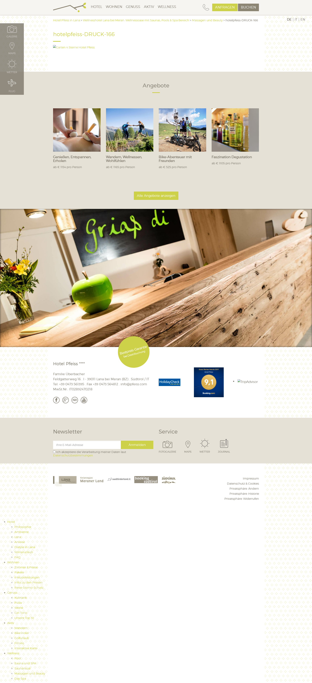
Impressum (251, 478)
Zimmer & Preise (26, 567)
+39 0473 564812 (105, 384)
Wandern (20, 628)
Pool (17, 658)
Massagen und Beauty (29, 673)
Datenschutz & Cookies (243, 483)
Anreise (19, 542)
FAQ (17, 557)
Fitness (19, 643)
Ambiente (21, 532)
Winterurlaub (23, 552)
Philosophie (22, 527)
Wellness (167, 7)
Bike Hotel (21, 633)
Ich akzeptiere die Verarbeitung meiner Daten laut (89, 453)
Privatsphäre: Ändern (244, 488)
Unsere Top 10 (24, 618)
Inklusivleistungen (27, 577)
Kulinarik (20, 597)
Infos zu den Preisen (28, 582)
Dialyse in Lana (24, 547)
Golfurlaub (21, 638)
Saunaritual (22, 668)
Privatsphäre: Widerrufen (241, 498)
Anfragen (225, 7)
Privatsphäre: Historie (244, 493)
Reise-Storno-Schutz (28, 587)
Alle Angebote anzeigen (156, 196)
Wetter (205, 451)
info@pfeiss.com (134, 384)
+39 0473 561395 (71, 384)
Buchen (248, 7)
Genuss (133, 7)
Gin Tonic (21, 613)
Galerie (11, 36)
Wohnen (114, 7)
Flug (12, 91)
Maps (188, 451)
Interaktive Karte (25, 648)
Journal (224, 451)
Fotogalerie (167, 451)
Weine (18, 608)
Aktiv (149, 7)
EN (302, 19)
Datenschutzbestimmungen (73, 455)
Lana (17, 537)
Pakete (19, 572)
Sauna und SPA (25, 663)
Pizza (18, 602)
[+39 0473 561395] (206, 7)
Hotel (96, 7)
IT (296, 19)
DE (289, 19)
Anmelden (137, 445)
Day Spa (20, 678)
